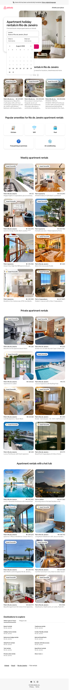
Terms (37, 687)
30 (9, 72)
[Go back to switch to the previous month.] (9, 46)
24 (13, 68)
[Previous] (31, 75)
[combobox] (22, 34)
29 (31, 68)
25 (17, 68)
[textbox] (14, 41)
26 (20, 68)
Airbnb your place (58, 8)
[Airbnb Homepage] (8, 8)
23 (9, 68)
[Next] (37, 75)
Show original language (49, 2)
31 (13, 72)
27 (24, 68)
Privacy (32, 687)
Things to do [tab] (23, 621)
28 (27, 68)
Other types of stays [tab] (10, 621)
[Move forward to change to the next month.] (30, 46)
